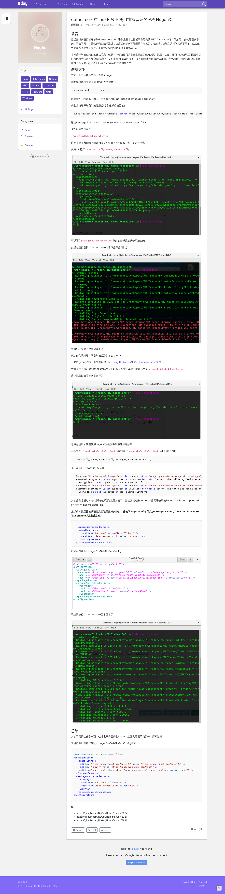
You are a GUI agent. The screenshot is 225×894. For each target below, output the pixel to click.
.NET (25, 85)
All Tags (28, 109)
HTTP (25, 91)
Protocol (37, 91)
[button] (43, 4)
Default (28, 130)
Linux (25, 79)
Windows (27, 98)
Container (49, 85)
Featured (29, 145)
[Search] (204, 4)
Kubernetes (38, 79)
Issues (135, 848)
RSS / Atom (40, 156)
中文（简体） (200, 885)
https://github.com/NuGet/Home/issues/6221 (134, 362)
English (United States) (194, 882)
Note (48, 91)
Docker (36, 85)
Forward (29, 136)
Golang (53, 79)
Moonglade (36, 886)
